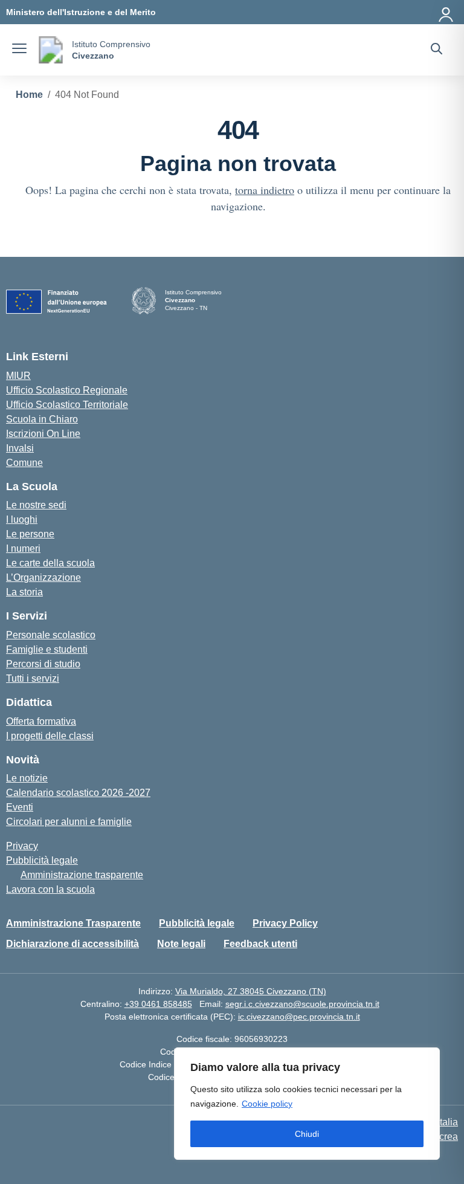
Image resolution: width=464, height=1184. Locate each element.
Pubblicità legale (42, 860)
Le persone (30, 534)
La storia (24, 592)
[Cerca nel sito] (436, 50)
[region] (307, 1103)
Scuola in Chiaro (42, 419)
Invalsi (20, 448)
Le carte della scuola (50, 563)
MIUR (18, 375)
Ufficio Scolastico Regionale (66, 390)
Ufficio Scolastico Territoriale (67, 405)
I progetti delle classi (50, 736)
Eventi (19, 807)
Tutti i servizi (32, 678)
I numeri (23, 548)
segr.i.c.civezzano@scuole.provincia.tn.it (302, 1004)
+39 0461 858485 (158, 1004)
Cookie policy (267, 1103)
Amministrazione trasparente (82, 875)
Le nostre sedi (36, 505)
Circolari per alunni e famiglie (69, 822)
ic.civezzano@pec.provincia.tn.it (299, 1016)
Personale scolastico (50, 635)
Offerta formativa (41, 721)
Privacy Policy (285, 923)
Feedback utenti (260, 944)
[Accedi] (446, 12)
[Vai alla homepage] (51, 49)
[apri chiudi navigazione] (19, 50)
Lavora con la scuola (50, 889)
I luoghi (21, 519)
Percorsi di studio (43, 664)
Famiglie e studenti (47, 649)
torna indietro (264, 190)
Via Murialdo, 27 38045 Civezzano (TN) (250, 991)
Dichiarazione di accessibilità (72, 944)
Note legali (181, 944)
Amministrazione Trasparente (73, 923)
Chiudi (307, 1134)
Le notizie (27, 778)
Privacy (22, 846)
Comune (24, 463)
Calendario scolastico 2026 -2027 (78, 793)
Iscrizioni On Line (43, 434)
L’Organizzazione (43, 577)
